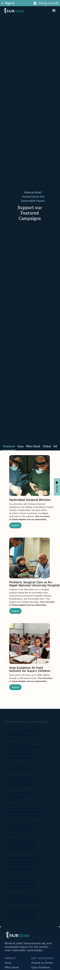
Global (47, 446)
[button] (54, 10)
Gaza (20, 446)
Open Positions (40, 967)
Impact (10, 958)
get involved (42, 958)
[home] (20, 10)
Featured (9, 446)
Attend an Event (42, 963)
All (55, 446)
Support (15, 525)
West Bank (33, 446)
